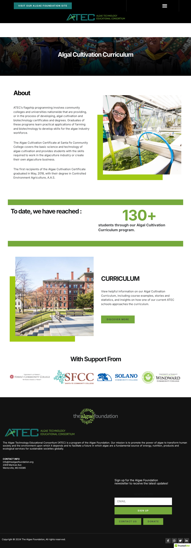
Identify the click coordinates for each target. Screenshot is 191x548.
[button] (165, 6)
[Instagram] (174, 540)
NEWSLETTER (143, 494)
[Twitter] (180, 540)
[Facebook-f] (168, 540)
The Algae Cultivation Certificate (35, 142)
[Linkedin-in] (186, 540)
